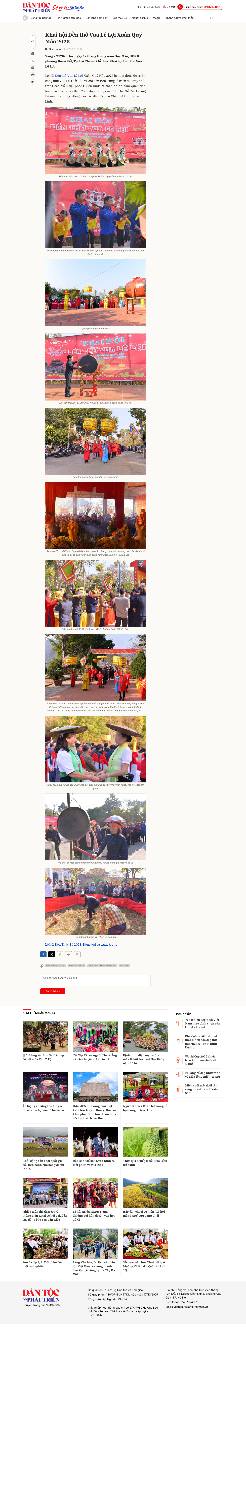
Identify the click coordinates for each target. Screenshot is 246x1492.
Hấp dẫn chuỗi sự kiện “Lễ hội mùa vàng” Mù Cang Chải (144, 1213)
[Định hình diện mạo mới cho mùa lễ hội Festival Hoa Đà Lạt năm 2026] (145, 1036)
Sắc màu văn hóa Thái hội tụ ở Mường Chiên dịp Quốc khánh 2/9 (144, 1266)
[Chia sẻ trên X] (32, 60)
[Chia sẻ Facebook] (32, 53)
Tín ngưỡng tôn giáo (68, 17)
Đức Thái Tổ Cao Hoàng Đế (102, 965)
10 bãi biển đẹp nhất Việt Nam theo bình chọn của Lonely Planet (202, 1023)
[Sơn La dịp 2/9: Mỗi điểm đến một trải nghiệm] (45, 1244)
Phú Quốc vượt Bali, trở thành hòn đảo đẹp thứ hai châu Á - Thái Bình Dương (201, 1042)
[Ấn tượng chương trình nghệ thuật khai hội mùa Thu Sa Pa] (45, 1087)
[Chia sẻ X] (51, 954)
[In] (68, 954)
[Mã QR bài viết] (32, 82)
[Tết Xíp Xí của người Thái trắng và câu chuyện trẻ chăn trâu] (95, 1036)
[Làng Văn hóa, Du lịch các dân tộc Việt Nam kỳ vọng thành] (95, 1244)
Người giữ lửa (140, 17)
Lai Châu (124, 965)
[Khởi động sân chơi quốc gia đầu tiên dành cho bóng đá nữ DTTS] (45, 1142)
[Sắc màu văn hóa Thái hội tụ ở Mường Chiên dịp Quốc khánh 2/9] (145, 1244)
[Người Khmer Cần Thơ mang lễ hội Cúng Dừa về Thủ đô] (145, 1087)
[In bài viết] (32, 75)
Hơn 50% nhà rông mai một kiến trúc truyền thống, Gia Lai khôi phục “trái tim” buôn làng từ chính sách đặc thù (94, 1112)
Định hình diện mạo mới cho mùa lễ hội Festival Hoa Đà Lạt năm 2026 (144, 1059)
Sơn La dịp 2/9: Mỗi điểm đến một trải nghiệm (43, 1264)
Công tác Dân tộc (40, 17)
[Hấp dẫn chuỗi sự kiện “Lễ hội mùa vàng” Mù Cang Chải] (145, 1193)
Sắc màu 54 (120, 17)
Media (156, 17)
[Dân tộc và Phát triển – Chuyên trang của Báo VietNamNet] (36, 7)
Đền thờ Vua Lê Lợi (69, 76)
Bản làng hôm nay (97, 17)
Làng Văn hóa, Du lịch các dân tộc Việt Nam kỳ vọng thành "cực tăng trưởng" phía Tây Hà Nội (94, 1268)
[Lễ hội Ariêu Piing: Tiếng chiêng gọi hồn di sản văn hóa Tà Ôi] (95, 1193)
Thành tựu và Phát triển (180, 17)
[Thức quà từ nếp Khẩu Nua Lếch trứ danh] (145, 1142)
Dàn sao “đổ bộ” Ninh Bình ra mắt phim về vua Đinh (94, 1163)
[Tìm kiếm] (211, 18)
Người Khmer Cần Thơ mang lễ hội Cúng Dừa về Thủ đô (145, 1108)
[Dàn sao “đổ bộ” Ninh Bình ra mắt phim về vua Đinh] (95, 1142)
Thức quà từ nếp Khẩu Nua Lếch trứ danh (145, 1163)
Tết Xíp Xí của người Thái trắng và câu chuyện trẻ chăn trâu (95, 1057)
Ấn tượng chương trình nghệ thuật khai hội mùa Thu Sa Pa (43, 1108)
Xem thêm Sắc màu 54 (39, 1013)
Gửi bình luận (53, 991)
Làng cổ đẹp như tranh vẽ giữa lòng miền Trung (202, 1074)
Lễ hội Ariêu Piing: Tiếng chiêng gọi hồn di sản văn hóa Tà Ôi (94, 1215)
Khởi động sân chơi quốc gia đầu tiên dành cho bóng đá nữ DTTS (43, 1165)
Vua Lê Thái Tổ (76, 965)
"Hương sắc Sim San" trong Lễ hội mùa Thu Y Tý (43, 1057)
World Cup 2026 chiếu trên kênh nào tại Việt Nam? (200, 1060)
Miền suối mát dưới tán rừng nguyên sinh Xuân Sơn (202, 1089)
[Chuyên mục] (219, 18)
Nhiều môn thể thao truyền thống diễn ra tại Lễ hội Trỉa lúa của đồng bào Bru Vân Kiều (45, 1215)
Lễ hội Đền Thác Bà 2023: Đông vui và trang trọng (81, 944)
